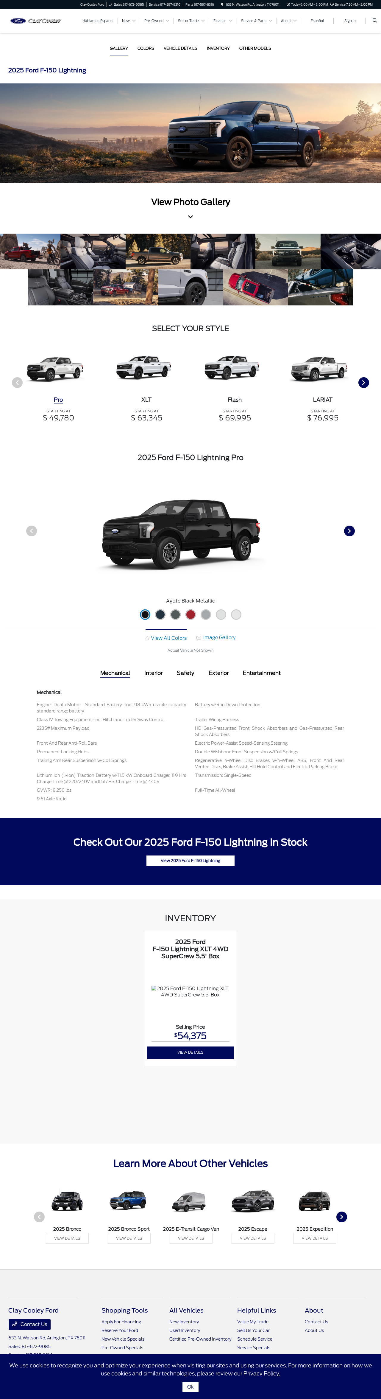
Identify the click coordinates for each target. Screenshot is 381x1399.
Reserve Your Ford (120, 1330)
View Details (190, 1052)
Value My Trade (252, 1321)
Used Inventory (184, 1330)
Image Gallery (218, 637)
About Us (314, 1330)
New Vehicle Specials (123, 1339)
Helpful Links (256, 1310)
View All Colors (168, 638)
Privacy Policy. (261, 1373)
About (314, 1310)
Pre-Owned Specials (122, 1347)
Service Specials (253, 1347)
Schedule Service (254, 1339)
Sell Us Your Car (253, 1330)
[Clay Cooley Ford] (35, 20)
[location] (222, 4)
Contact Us (33, 1324)
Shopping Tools (125, 1310)
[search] (375, 20)
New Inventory (184, 1321)
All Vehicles (186, 1310)
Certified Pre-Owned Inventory (200, 1339)
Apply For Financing (121, 1321)
